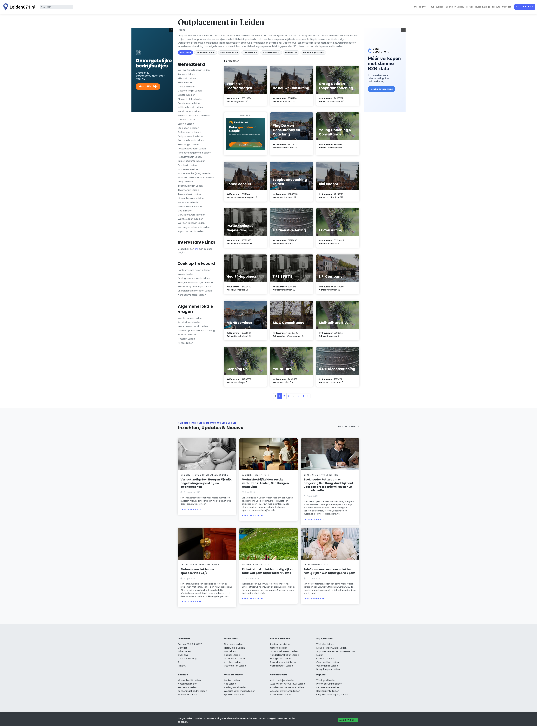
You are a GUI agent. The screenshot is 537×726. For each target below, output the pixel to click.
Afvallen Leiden (232, 662)
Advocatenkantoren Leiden (285, 691)
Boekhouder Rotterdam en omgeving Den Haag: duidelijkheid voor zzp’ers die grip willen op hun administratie (328, 485)
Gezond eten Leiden (235, 665)
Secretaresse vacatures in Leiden (196, 177)
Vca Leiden (230, 683)
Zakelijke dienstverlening (321, 474)
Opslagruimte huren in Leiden (194, 278)
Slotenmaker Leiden (281, 694)
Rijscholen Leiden (233, 644)
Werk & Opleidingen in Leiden (194, 70)
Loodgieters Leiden (280, 658)
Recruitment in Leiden (190, 157)
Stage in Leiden (186, 181)
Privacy (182, 665)
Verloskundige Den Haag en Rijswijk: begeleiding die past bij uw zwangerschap (206, 483)
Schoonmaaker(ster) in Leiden (194, 173)
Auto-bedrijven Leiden (282, 680)
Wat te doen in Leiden (190, 318)
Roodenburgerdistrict (313, 52)
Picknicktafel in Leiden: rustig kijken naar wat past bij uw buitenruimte (267, 571)
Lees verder (189, 509)
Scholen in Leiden (187, 165)
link (196, 249)
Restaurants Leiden (280, 644)
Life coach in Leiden (188, 128)
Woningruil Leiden (325, 680)
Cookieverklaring (187, 658)
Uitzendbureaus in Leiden (191, 198)
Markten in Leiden (187, 334)
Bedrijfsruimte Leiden (327, 691)
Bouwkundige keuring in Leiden (194, 286)
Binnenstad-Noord (205, 52)
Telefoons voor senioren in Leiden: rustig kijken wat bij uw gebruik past (329, 571)
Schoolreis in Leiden (188, 169)
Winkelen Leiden (325, 644)
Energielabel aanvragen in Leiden (196, 282)
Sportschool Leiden (234, 694)
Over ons (183, 655)
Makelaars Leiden (187, 694)
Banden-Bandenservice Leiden (287, 687)
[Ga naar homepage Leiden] (18, 7)
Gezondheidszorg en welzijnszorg (205, 474)
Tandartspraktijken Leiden (284, 655)
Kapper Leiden (232, 655)
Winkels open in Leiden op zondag (196, 330)
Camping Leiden (325, 658)
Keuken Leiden (232, 680)
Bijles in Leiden (185, 82)
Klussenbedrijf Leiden (189, 680)
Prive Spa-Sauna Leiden (329, 683)
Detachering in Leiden (190, 90)
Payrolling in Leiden (188, 144)
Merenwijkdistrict (271, 52)
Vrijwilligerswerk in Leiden (191, 214)
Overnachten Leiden (327, 662)
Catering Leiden (278, 647)
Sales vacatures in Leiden (191, 161)
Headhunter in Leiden (189, 111)
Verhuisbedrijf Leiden (281, 665)
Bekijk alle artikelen (347, 426)
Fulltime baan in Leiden (190, 107)
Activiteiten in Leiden (189, 322)
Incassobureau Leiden (328, 687)
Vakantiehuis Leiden (327, 665)
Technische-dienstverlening (200, 564)
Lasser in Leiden (186, 119)
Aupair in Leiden (186, 74)
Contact (506, 6)
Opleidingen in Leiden (189, 132)
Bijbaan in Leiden (187, 78)
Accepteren (348, 720)
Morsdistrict (291, 52)
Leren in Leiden (186, 123)
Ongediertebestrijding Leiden (332, 694)
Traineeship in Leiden (189, 194)
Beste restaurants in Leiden (193, 326)
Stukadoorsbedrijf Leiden (283, 662)
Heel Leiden (185, 52)
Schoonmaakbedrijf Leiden (192, 691)
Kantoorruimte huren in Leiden (194, 270)
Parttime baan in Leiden (191, 140)
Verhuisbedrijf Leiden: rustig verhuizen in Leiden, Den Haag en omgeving (265, 483)
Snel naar (419, 6)
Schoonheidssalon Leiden (284, 651)
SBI (432, 6)
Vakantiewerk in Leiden (190, 206)
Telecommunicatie (316, 564)
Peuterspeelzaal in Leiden (192, 148)
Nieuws (496, 6)
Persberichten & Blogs (478, 6)
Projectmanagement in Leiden (194, 152)
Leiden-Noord (250, 52)
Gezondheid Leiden (234, 658)
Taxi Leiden (230, 651)
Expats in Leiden (186, 95)
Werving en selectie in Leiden (193, 227)
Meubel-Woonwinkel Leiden (331, 647)
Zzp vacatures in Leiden (190, 231)
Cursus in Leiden (186, 86)
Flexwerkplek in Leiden (190, 99)
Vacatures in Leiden (188, 202)
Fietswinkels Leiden (234, 647)
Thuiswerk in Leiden (188, 190)
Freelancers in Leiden (189, 103)
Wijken (439, 6)
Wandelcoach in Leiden (190, 219)
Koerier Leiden (185, 274)
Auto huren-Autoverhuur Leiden (287, 683)
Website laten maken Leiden (239, 691)
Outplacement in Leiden (191, 136)
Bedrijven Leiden (455, 6)
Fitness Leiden (185, 343)
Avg (180, 662)
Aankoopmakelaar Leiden (192, 295)
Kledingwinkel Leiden (235, 687)
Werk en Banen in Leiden (191, 223)
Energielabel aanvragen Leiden (195, 290)
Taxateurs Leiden (187, 687)
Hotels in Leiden (186, 338)
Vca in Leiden (185, 210)
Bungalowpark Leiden (328, 669)
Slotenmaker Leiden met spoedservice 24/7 (198, 571)
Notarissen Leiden (187, 683)
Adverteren (525, 7)
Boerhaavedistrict (229, 52)
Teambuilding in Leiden (190, 185)
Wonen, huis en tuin (255, 474)
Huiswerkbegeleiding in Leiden (194, 115)
